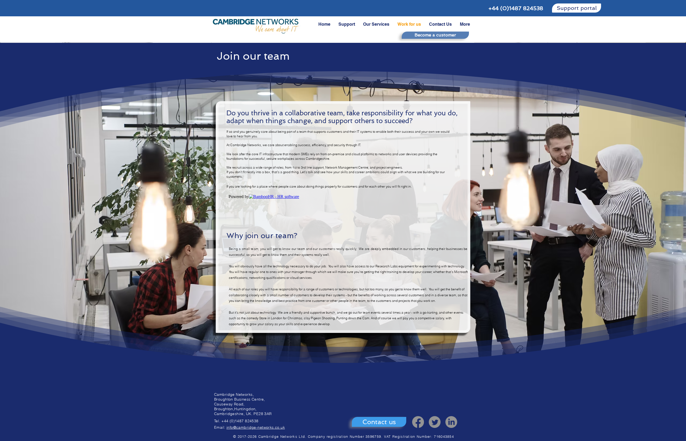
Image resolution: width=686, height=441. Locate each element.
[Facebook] (418, 422)
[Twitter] (435, 422)
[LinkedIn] (451, 422)
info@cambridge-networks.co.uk (255, 427)
